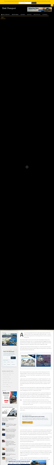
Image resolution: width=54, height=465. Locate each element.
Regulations (8, 364)
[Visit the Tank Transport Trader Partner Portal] (27, 462)
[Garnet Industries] (9, 403)
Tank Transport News (27, 161)
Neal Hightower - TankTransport (20, 172)
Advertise (29, 14)
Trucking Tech (13, 364)
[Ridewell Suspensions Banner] (9, 345)
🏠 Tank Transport (5, 14)
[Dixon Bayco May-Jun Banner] (28, 366)
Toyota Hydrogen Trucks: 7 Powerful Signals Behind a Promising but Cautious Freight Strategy (10, 436)
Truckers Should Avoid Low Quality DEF (11, 455)
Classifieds (44, 14)
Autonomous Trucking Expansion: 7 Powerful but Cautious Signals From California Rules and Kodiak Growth (11, 443)
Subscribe (23, 14)
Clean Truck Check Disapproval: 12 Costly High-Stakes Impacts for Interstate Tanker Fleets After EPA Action (11, 460)
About (2, 17)
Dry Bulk (5, 364)
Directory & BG (37, 14)
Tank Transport (9, 8)
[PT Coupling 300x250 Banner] (43, 366)
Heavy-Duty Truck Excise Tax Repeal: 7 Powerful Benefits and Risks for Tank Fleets (11, 430)
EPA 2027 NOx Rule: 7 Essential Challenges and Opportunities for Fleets (10, 450)
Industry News (15, 14)
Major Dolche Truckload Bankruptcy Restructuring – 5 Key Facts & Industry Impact (9, 419)
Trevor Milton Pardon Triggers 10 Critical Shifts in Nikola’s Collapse (11, 425)
